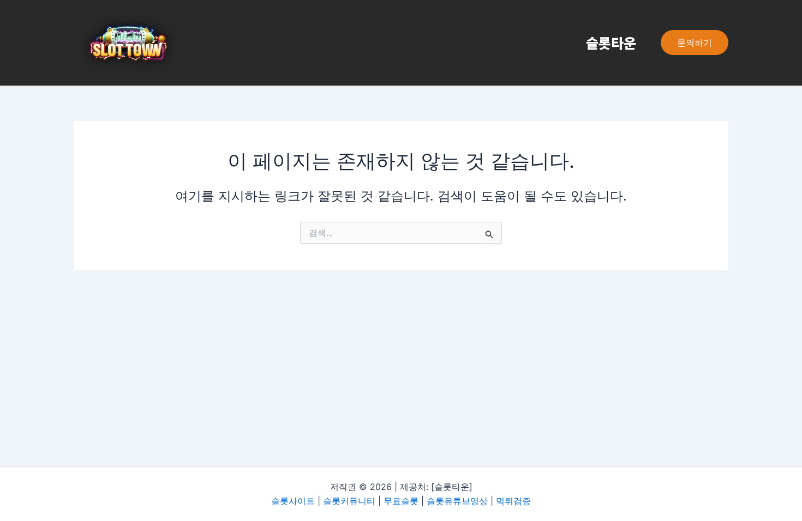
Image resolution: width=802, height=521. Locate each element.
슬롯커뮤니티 (349, 500)
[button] (694, 42)
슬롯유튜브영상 (457, 500)
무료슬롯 (401, 500)
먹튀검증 (513, 500)
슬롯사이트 (293, 500)
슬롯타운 (611, 42)
